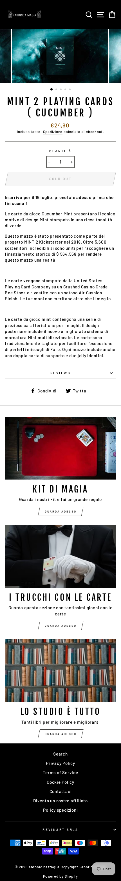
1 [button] (51, 89)
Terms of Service (60, 772)
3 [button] (61, 90)
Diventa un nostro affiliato (60, 800)
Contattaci (61, 791)
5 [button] (70, 90)
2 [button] (56, 90)
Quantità (60, 151)
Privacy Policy (60, 763)
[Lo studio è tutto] (60, 670)
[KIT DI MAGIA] (60, 448)
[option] (60, 56)
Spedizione (53, 131)
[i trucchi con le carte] (60, 556)
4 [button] (65, 90)
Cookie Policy (60, 782)
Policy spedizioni (60, 809)
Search (60, 753)
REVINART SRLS (60, 829)
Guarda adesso (61, 511)
